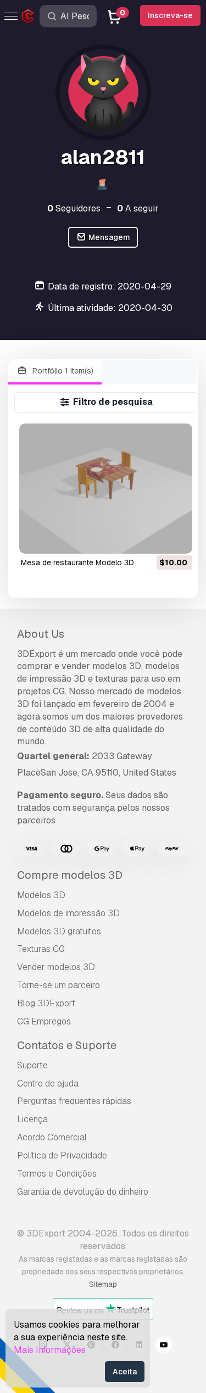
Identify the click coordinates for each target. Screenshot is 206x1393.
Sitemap (103, 1284)
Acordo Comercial (52, 1137)
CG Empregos (44, 1021)
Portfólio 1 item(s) (61, 371)
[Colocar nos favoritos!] (176, 538)
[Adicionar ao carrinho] (154, 538)
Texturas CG (41, 949)
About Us (40, 634)
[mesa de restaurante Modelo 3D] (105, 488)
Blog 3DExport (46, 1003)
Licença (32, 1119)
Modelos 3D (41, 895)
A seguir (138, 208)
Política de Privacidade (62, 1155)
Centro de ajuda (48, 1083)
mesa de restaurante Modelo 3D (77, 562)
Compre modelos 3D (70, 875)
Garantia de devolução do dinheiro (82, 1191)
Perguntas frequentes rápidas (74, 1101)
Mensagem (108, 237)
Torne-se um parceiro (58, 985)
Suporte (32, 1065)
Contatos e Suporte (66, 1045)
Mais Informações (50, 1350)
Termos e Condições (57, 1173)
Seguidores (74, 208)
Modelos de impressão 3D (68, 913)
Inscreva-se (170, 15)
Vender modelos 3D (56, 967)
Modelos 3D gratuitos (59, 931)
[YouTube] (164, 1346)
